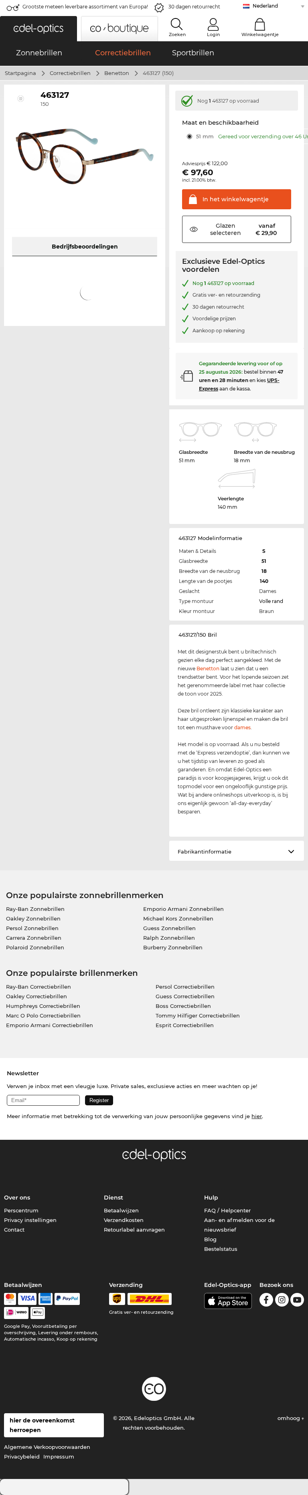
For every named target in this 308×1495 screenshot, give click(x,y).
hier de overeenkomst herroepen (42, 1425)
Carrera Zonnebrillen (33, 938)
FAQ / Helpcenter (227, 1210)
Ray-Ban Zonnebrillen (35, 909)
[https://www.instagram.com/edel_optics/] (282, 1301)
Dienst (113, 1197)
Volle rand (271, 601)
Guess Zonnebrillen (169, 928)
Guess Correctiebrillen (185, 996)
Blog (210, 1239)
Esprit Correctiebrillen (185, 1025)
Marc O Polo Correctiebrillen (43, 1015)
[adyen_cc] (10, 1299)
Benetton (116, 73)
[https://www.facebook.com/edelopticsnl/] (266, 1301)
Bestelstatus (220, 1249)
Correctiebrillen (70, 73)
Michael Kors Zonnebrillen (178, 918)
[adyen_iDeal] (16, 1313)
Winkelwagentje (260, 34)
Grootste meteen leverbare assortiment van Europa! (85, 7)
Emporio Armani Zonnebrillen (183, 909)
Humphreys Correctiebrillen (43, 1006)
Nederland (265, 6)
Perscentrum (21, 1210)
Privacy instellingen (30, 1220)
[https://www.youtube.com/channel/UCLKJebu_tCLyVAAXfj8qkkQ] (297, 1301)
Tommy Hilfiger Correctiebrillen (198, 1015)
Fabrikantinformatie (204, 851)
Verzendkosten (124, 1220)
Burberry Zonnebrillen (173, 947)
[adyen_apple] (37, 1313)
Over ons (17, 1197)
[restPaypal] (67, 1299)
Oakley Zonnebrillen (33, 918)
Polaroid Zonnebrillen (35, 947)
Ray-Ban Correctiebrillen (38, 986)
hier (256, 1116)
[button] (38, 28)
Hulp (211, 1197)
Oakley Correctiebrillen (36, 996)
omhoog (290, 1418)
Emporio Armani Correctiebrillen (49, 1025)
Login (213, 34)
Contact (14, 1229)
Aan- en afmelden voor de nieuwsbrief (239, 1225)
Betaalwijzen (121, 1210)
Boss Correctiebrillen (183, 1006)
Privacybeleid (22, 1456)
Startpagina (20, 73)
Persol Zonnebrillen (32, 928)
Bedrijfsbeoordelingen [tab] (85, 246)
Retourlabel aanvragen (134, 1229)
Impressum (58, 1456)
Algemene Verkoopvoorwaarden (47, 1447)
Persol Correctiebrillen (185, 986)
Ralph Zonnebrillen (169, 938)
